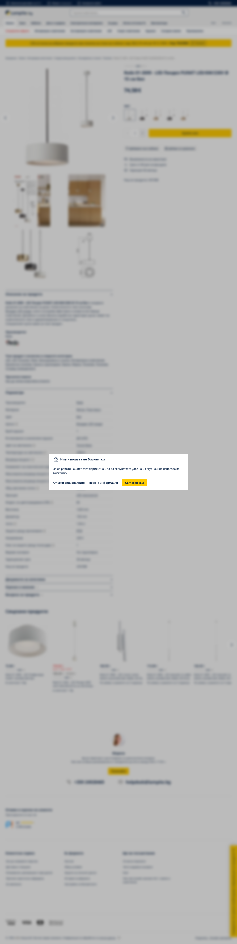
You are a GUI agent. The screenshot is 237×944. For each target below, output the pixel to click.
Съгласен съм (134, 483)
